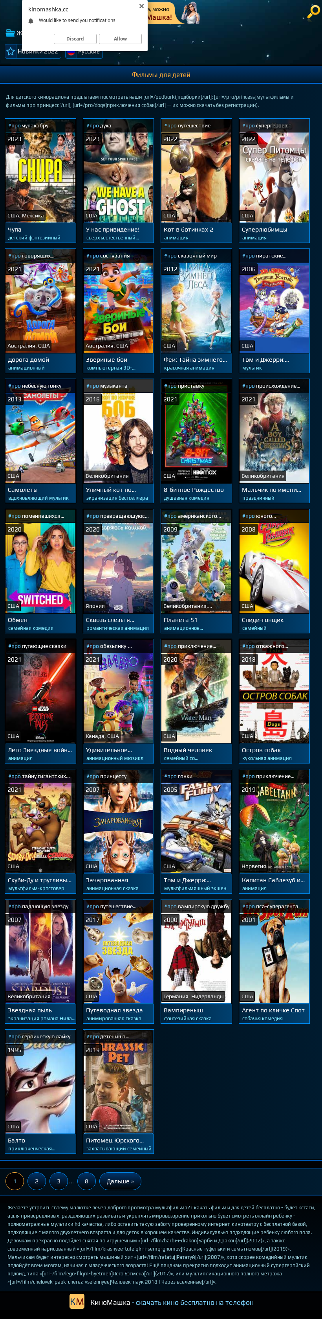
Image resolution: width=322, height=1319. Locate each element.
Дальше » (120, 1181)
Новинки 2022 (38, 51)
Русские (89, 51)
